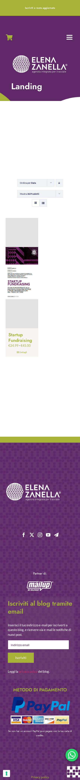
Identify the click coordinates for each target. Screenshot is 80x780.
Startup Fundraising (20, 337)
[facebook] (23, 535)
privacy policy (28, 671)
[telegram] (56, 535)
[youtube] (48, 535)
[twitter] (32, 535)
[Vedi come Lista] (43, 203)
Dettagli (23, 352)
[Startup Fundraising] (22, 273)
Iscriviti (20, 658)
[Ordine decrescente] (59, 183)
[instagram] (40, 535)
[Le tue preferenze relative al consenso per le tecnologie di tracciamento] (6, 773)
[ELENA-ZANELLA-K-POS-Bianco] (40, 56)
